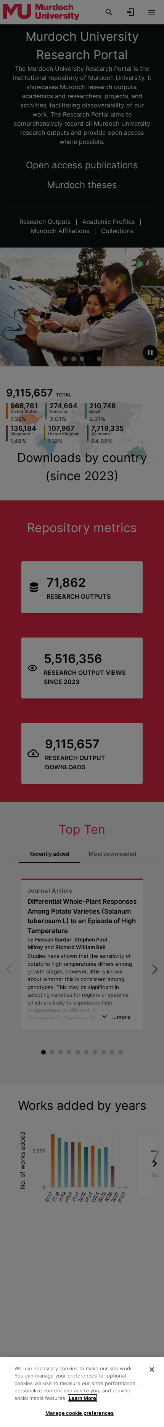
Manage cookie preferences (79, 1413)
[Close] (151, 1369)
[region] (82, 1392)
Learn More (82, 1398)
